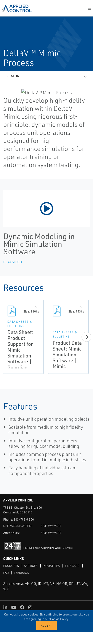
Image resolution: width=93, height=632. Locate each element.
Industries (51, 565)
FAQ (6, 572)
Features (15, 76)
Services (30, 565)
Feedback (21, 572)
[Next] (86, 337)
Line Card (72, 565)
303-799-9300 (24, 519)
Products (11, 565)
